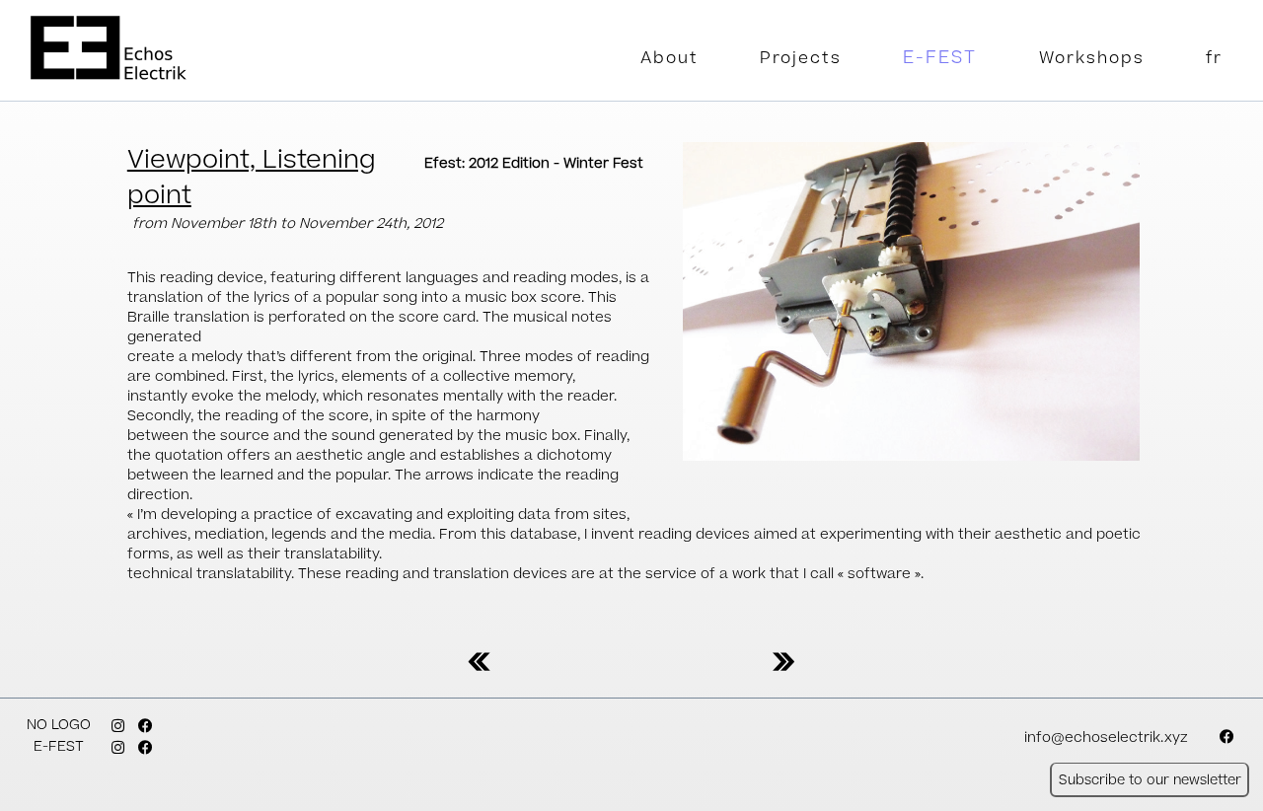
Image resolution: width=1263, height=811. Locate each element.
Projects (801, 58)
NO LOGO (59, 725)
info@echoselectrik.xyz (1106, 738)
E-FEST (940, 57)
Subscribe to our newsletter (1150, 780)
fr (1214, 58)
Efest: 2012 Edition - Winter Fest (533, 164)
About (669, 58)
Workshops (1092, 58)
